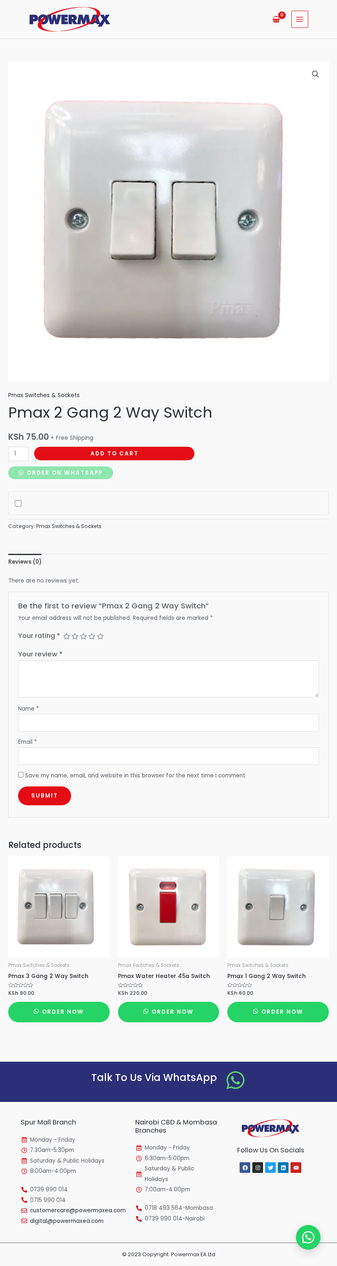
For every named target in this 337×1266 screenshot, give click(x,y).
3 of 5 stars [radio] (83, 636)
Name (28, 709)
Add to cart (114, 453)
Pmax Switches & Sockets (44, 395)
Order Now (62, 1012)
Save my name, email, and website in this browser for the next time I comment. (136, 775)
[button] (315, 74)
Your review (40, 654)
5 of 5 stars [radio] (100, 636)
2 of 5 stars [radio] (75, 636)
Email (27, 742)
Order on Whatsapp (64, 473)
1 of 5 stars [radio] (66, 636)
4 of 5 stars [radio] (91, 636)
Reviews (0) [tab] (25, 562)
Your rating (39, 635)
